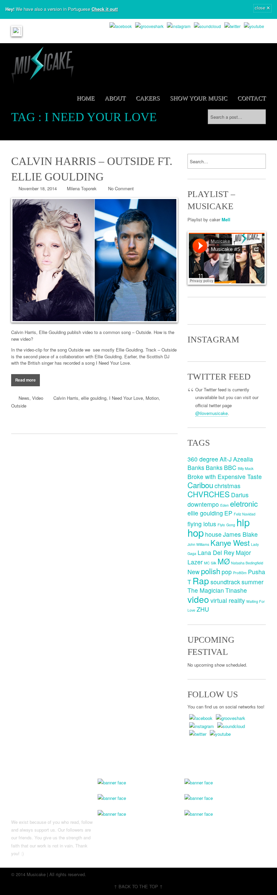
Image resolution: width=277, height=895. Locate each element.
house (213, 534)
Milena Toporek (82, 188)
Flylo (221, 524)
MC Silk (210, 562)
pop (227, 571)
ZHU (203, 609)
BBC (230, 467)
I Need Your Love (126, 398)
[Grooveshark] (149, 26)
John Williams (198, 544)
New (193, 571)
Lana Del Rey (216, 552)
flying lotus (201, 524)
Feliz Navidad (244, 513)
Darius (240, 495)
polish (210, 570)
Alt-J (226, 459)
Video (37, 398)
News (24, 398)
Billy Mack (245, 468)
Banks (214, 467)
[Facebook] (120, 26)
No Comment (121, 188)
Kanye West (230, 542)
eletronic (244, 503)
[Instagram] (179, 26)
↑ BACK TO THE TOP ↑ (138, 886)
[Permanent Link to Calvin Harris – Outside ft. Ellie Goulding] (94, 260)
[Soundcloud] (207, 26)
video (198, 599)
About (115, 98)
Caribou (200, 484)
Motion (152, 398)
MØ (224, 561)
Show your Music (198, 98)
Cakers (148, 98)
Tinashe (236, 590)
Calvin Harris (65, 398)
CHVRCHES (208, 493)
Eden (224, 505)
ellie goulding (93, 398)
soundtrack (225, 582)
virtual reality (227, 600)
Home (86, 98)
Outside (18, 405)
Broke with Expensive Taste (224, 476)
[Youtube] (254, 26)
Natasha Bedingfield (247, 562)
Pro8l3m (240, 572)
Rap (201, 580)
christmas (228, 485)
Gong (230, 524)
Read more (25, 380)
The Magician (205, 590)
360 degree (202, 459)
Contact (251, 98)
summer (252, 582)
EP (228, 513)
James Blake (240, 534)
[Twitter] (232, 26)
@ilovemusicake (211, 413)
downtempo (203, 504)
